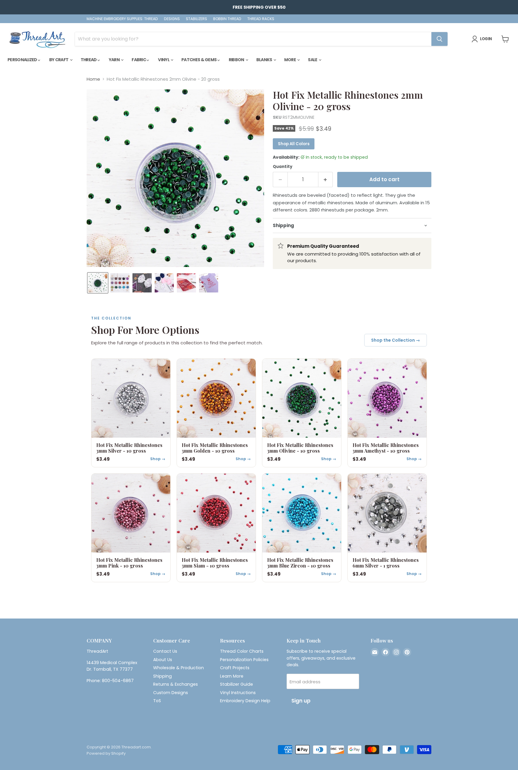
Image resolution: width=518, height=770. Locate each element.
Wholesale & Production (178, 668)
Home (93, 79)
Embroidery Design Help (245, 701)
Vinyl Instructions (238, 693)
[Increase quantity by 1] (325, 179)
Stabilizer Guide (236, 684)
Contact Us (165, 651)
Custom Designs (170, 693)
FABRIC (139, 60)
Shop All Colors (293, 144)
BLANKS (264, 60)
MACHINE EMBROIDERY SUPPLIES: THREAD (122, 19)
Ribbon (237, 60)
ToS (157, 701)
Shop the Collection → (395, 340)
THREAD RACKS (260, 19)
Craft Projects (234, 668)
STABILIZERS (196, 19)
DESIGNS (172, 19)
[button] (98, 283)
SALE (313, 60)
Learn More (231, 676)
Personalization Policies (244, 660)
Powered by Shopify (106, 753)
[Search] (439, 39)
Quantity (282, 166)
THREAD (89, 60)
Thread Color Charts (241, 651)
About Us (162, 660)
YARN (115, 60)
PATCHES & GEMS (199, 60)
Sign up (301, 700)
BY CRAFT (59, 60)
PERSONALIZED (22, 60)
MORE (290, 60)
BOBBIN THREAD (227, 19)
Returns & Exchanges (175, 684)
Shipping (162, 676)
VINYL (164, 60)
